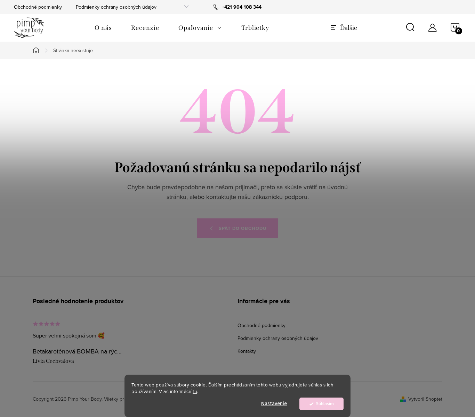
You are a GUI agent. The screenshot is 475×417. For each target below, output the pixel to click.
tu (195, 391)
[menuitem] (103, 28)
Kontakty (247, 351)
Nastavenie (274, 403)
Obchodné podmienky (38, 6)
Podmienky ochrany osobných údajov (116, 6)
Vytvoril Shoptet (425, 398)
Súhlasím (325, 403)
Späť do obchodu (242, 228)
